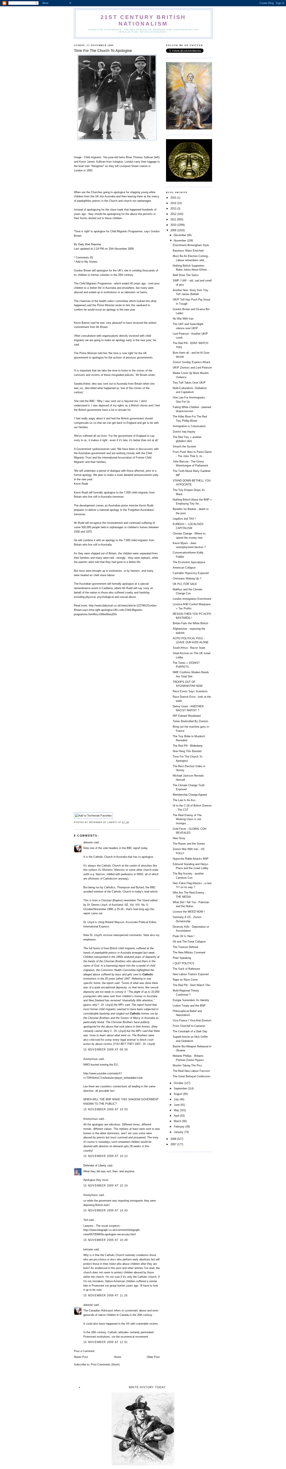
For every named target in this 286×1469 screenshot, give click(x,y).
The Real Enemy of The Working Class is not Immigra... (187, 819)
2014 (173, 203)
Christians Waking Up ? (187, 578)
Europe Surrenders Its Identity (191, 1000)
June (177, 1104)
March (178, 1121)
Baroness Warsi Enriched (188, 250)
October (179, 1083)
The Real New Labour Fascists (191, 1070)
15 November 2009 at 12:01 (105, 1342)
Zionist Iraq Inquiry (184, 431)
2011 (173, 219)
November (180, 240)
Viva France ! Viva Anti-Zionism (192, 1020)
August (178, 1093)
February (179, 1126)
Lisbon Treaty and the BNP (189, 1005)
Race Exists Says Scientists (190, 691)
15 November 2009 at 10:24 (105, 1185)
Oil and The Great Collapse (189, 941)
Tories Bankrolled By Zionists (190, 721)
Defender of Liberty (94, 1165)
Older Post (153, 1357)
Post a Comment (84, 1351)
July (177, 1099)
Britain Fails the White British (190, 623)
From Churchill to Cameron (189, 1025)
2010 (173, 224)
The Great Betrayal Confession (191, 1076)
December (180, 235)
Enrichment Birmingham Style (191, 245)
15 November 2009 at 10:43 (105, 1210)
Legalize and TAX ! (184, 518)
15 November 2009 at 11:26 (105, 1295)
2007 (173, 1144)
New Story (179, 838)
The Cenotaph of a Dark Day (190, 1031)
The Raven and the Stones (189, 843)
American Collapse (184, 567)
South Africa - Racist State (189, 647)
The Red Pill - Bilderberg (187, 745)
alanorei (88, 842)
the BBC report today (134, 848)
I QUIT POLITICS (183, 963)
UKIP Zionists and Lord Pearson (192, 367)
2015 (173, 197)
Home (117, 1357)
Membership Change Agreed (190, 794)
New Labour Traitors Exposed (191, 974)
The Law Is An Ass (184, 800)
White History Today (147, 1387)
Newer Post (81, 1357)
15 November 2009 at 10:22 (105, 1156)
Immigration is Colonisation (189, 426)
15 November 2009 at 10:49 (105, 1240)
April (177, 1115)
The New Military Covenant (189, 952)
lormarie (88, 1249)
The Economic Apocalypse (189, 562)
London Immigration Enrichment (192, 598)
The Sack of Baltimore (186, 968)
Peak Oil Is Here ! (184, 936)
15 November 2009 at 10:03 (105, 1109)
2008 (173, 1138)
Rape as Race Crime (185, 979)
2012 (173, 214)
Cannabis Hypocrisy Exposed (191, 573)
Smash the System (184, 446)
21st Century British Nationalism (143, 20)
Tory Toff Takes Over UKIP (189, 382)
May (177, 1110)
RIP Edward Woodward (187, 715)
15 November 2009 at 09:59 (105, 1049)
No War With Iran (183, 318)
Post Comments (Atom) (105, 1364)
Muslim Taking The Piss (187, 1065)
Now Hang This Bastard (187, 751)
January (179, 1132)
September (181, 1088)
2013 (173, 208)
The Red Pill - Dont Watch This (191, 985)
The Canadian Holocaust (98, 1310)
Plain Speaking (182, 957)
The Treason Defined (185, 947)
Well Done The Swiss (186, 275)
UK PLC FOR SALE (185, 584)
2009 (173, 230)
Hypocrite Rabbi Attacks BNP (191, 858)
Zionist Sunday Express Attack (191, 362)
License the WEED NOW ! (189, 911)
